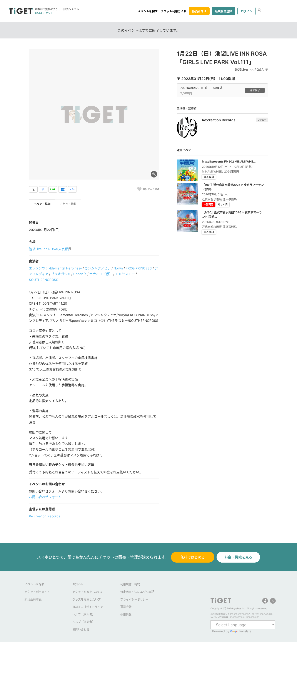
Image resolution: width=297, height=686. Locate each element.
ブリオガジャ (60, 274)
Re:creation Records (44, 516)
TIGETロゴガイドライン (87, 606)
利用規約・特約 (130, 584)
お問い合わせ (80, 629)
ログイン (246, 11)
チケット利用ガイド (173, 11)
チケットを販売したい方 (87, 591)
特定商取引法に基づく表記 (137, 591)
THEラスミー (125, 274)
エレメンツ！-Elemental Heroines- (55, 268)
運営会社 (126, 606)
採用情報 (126, 614)
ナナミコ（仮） (100, 274)
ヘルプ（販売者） (83, 621)
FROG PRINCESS (139, 268)
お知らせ (78, 584)
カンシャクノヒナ (97, 268)
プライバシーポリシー (134, 599)
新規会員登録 (223, 11)
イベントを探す (148, 11)
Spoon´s (80, 274)
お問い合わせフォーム (45, 497)
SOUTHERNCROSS (43, 280)
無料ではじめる (192, 557)
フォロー (262, 119)
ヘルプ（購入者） (83, 614)
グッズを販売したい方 (86, 599)
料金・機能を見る (238, 557)
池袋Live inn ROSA (249, 70)
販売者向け (199, 11)
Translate (244, 631)
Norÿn (118, 268)
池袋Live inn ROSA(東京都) (49, 249)
